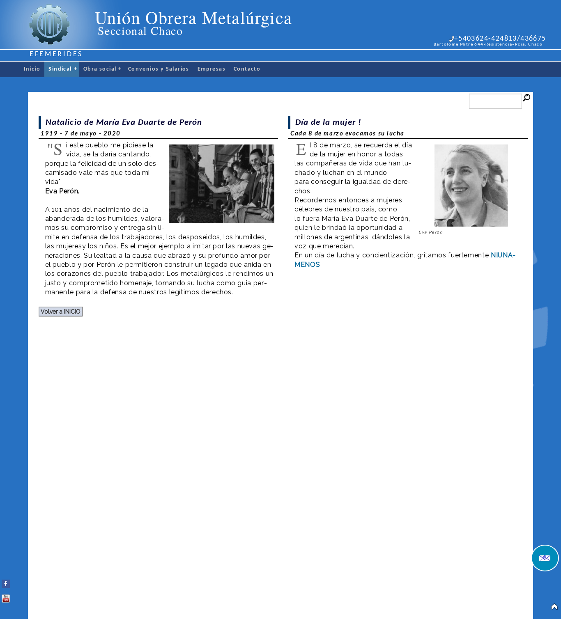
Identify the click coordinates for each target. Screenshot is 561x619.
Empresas (211, 69)
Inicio (32, 69)
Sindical (62, 69)
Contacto (247, 69)
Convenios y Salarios (158, 69)
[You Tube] (6, 597)
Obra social (102, 69)
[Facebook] (6, 582)
